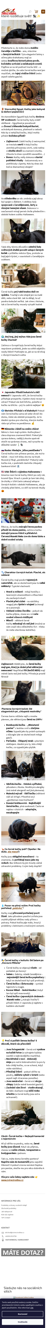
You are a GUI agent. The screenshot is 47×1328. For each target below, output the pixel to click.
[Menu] (43, 11)
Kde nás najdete (7, 1214)
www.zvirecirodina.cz (12, 1180)
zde (31, 1307)
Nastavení (22, 1314)
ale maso (13, 851)
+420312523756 (10, 1236)
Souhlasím (22, 1322)
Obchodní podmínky (8, 1208)
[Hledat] (30, 11)
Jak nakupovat (6, 1211)
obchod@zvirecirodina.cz (14, 1232)
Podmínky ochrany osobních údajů (14, 1205)
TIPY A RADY (5, 1218)
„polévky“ (17, 908)
